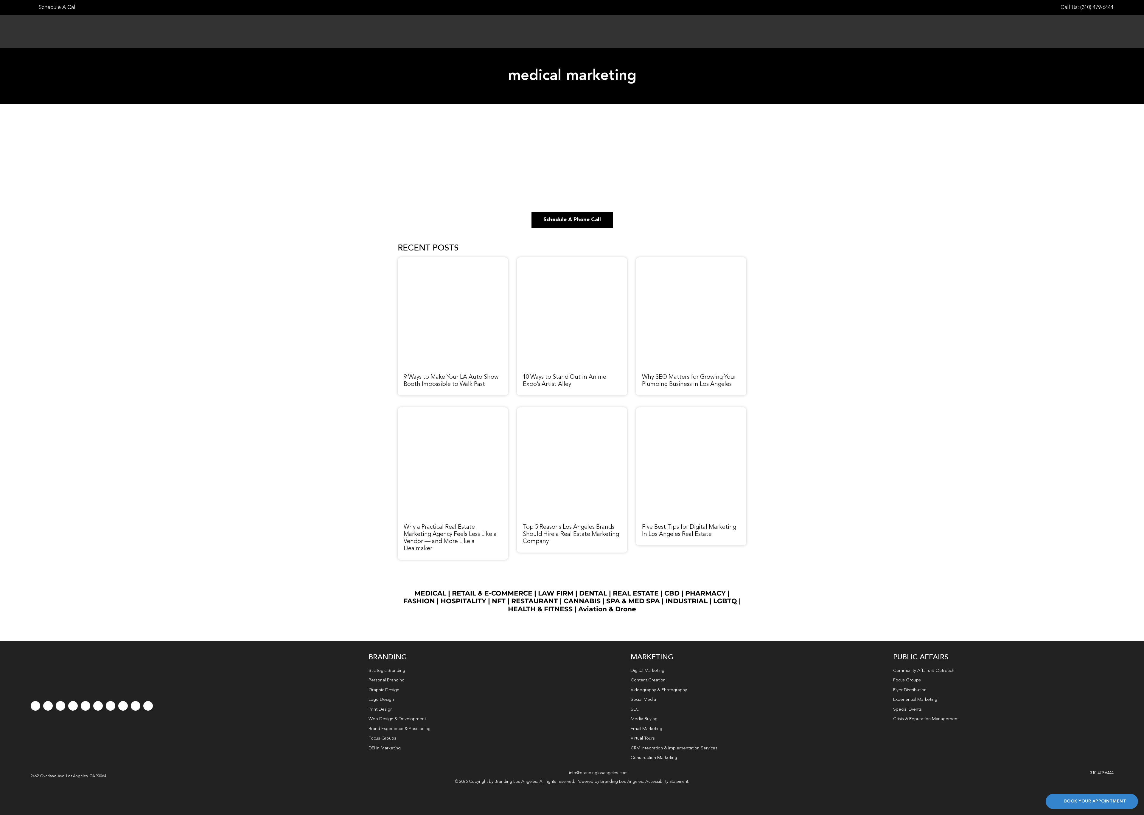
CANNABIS (582, 601)
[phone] (148, 706)
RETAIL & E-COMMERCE (492, 593)
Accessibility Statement (666, 782)
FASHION (419, 601)
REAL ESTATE (636, 593)
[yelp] (123, 706)
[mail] (135, 706)
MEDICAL (430, 593)
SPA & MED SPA (633, 601)
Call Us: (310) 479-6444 (1087, 7)
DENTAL (593, 593)
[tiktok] (73, 706)
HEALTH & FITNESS (541, 609)
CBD (672, 593)
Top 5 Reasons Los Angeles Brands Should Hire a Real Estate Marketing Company (571, 534)
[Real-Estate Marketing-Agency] (453, 410)
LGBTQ (725, 601)
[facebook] (35, 706)
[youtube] (85, 706)
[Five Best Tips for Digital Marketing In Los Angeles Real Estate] (691, 410)
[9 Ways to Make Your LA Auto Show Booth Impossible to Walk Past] (453, 260)
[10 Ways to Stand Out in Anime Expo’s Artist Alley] (572, 260)
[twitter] (48, 706)
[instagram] (60, 706)
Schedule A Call (57, 7)
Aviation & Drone (607, 609)
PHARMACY (705, 593)
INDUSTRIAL (687, 601)
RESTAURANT (534, 601)
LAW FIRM (555, 593)
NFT (499, 601)
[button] (68, 776)
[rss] (110, 706)
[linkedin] (98, 706)
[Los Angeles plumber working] (691, 260)
